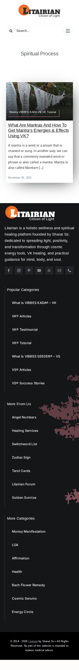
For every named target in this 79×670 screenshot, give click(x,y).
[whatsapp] (49, 270)
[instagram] (19, 270)
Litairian (33, 641)
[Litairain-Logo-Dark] (39, 5)
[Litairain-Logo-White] (30, 207)
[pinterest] (29, 270)
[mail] (59, 270)
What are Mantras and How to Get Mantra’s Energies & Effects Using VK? (38, 130)
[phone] (69, 270)
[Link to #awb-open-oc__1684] (68, 31)
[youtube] (39, 270)
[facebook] (9, 270)
